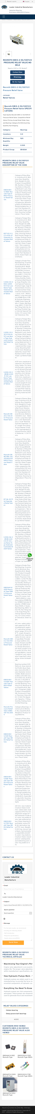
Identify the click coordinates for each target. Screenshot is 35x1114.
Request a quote (11, 1)
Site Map (20, 1108)
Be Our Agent (17, 82)
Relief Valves (17, 20)
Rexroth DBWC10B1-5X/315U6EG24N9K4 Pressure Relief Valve (8, 459)
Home (3, 20)
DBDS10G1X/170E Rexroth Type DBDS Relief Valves (8, 825)
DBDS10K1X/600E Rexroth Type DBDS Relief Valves (8, 684)
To (5, 894)
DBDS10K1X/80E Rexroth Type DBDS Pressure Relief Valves (8, 782)
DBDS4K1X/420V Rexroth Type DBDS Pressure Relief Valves (8, 592)
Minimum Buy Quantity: (8, 140)
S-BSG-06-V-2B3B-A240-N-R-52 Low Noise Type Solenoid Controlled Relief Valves (8, 543)
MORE (16, 1020)
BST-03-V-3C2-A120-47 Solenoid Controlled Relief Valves (8, 237)
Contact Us (13, 1108)
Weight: (6, 145)
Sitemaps (27, 1108)
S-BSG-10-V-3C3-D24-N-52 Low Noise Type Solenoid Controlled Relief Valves (8, 338)
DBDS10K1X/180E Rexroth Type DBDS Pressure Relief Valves (8, 195)
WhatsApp (17, 77)
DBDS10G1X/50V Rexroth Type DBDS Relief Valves (8, 738)
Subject (6, 902)
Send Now (13, 942)
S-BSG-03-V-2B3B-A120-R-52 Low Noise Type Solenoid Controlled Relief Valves (8, 378)
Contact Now (17, 72)
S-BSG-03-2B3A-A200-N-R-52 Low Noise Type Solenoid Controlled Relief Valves (8, 288)
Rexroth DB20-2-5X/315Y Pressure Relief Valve (8, 417)
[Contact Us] (30, 557)
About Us (5, 1108)
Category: (6, 130)
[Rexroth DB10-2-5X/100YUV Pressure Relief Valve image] (17, 40)
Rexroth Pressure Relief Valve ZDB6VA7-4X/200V (8, 711)
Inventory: (7, 134)
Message (6, 923)
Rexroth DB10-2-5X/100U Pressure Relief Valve (8, 642)
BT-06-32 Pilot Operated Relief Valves (8, 502)
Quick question (9, 910)
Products (9, 20)
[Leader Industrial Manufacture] (4, 7)
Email (5, 886)
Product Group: (9, 150)
